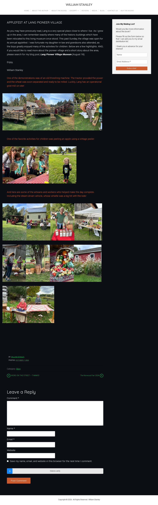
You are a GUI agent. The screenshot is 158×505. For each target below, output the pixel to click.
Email (10, 439)
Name (11, 428)
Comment (13, 398)
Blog (18, 369)
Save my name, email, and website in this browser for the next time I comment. (51, 461)
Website (11, 450)
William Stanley (79, 5)
